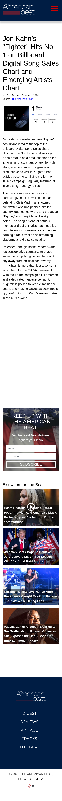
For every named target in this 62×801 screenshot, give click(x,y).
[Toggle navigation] (42, 8)
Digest (29, 713)
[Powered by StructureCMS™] (33, 786)
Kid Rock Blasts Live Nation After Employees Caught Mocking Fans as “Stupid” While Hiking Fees (31, 596)
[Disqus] (31, 355)
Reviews (29, 722)
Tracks (29, 738)
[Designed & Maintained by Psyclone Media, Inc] (29, 786)
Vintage (29, 730)
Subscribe (31, 464)
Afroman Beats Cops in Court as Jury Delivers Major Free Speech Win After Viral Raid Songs (28, 556)
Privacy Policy (31, 779)
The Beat (29, 747)
